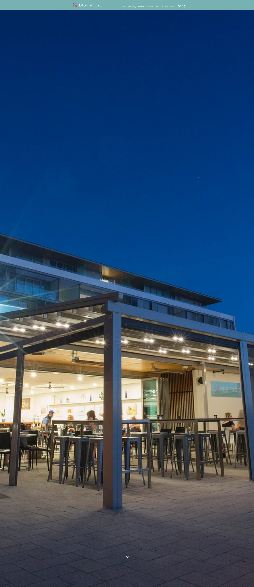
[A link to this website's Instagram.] (183, 6)
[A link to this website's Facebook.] (179, 6)
